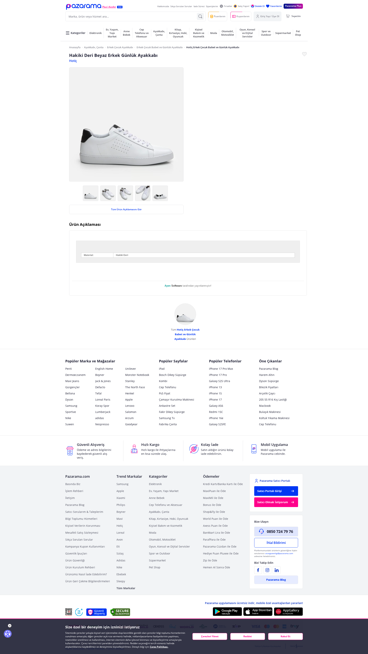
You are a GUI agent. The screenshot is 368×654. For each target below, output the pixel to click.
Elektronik (155, 484)
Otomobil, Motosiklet (162, 539)
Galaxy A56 (216, 406)
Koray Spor (102, 406)
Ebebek (121, 574)
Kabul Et (285, 636)
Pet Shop (154, 567)
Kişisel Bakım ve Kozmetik (165, 525)
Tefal (98, 393)
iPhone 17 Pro (218, 375)
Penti (68, 368)
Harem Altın (267, 375)
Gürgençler (72, 387)
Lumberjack (102, 412)
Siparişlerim (212, 6)
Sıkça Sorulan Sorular (181, 6)
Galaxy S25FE (217, 424)
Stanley (130, 381)
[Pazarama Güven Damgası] (79, 612)
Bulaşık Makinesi (270, 412)
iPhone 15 (215, 393)
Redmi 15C (216, 412)
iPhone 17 (215, 399)
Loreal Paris (102, 399)
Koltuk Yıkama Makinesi (274, 418)
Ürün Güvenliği (75, 560)
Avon (119, 539)
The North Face (135, 387)
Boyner (99, 375)
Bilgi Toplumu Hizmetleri (81, 519)
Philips (120, 505)
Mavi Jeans (72, 381)
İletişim (70, 498)
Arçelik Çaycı (267, 393)
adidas (99, 418)
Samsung (71, 406)
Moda (152, 532)
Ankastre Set (167, 406)
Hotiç (73, 61)
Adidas (120, 560)
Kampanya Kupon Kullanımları (85, 546)
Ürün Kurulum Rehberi (80, 567)
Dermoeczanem (75, 375)
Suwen (69, 424)
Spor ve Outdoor (159, 553)
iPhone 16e (216, 418)
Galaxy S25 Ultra (219, 381)
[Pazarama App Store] (257, 611)
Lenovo (129, 406)
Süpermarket (157, 560)
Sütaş (120, 553)
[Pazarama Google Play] (227, 611)
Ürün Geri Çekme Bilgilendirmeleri (87, 581)
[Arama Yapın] (200, 16)
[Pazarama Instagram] (267, 570)
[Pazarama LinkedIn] (276, 570)
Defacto (100, 387)
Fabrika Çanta (168, 424)
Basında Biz (72, 484)
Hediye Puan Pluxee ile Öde (221, 553)
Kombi (163, 381)
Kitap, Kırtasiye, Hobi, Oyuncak (168, 519)
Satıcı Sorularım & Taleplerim (84, 512)
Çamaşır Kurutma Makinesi (176, 399)
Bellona (70, 393)
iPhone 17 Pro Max (221, 368)
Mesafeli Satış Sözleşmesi (81, 532)
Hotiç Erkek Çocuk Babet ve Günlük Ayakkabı (212, 47)
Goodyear (131, 424)
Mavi (119, 519)
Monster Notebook (137, 375)
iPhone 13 (215, 387)
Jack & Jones (103, 381)
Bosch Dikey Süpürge (172, 375)
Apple (129, 399)
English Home (104, 368)
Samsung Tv (167, 418)
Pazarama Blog (268, 368)
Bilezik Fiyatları (268, 387)
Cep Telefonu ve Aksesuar (165, 505)
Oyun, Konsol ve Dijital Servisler (169, 546)
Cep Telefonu (167, 387)
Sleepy (120, 581)
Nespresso (102, 424)
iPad (162, 368)
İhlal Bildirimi (276, 543)
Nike (68, 418)
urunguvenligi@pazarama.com (279, 553)
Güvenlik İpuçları (76, 553)
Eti (118, 546)
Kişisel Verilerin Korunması (82, 525)
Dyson (69, 399)
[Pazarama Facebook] (258, 570)
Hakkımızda (163, 6)
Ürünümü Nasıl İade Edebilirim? (86, 574)
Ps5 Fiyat (164, 393)
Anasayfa (75, 47)
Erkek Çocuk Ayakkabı (120, 47)
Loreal (120, 532)
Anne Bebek (156, 498)
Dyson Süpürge (269, 381)
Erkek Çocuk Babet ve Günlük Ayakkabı (160, 47)
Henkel (129, 393)
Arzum (129, 418)
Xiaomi (120, 498)
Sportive (70, 412)
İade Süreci (199, 6)
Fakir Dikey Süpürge (172, 412)
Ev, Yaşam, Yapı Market (163, 491)
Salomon (130, 412)
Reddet (247, 636)
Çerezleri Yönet (209, 636)
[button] (83, 7)
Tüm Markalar (125, 588)
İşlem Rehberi (74, 491)
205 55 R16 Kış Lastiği (273, 399)
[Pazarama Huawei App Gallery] (288, 611)
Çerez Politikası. (159, 646)
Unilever (130, 368)
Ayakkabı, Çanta (94, 47)
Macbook (265, 406)
